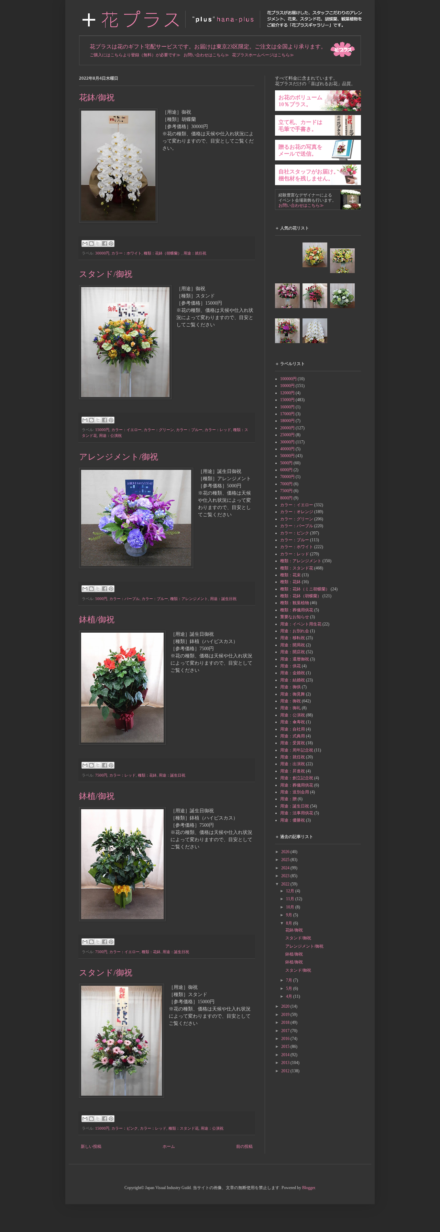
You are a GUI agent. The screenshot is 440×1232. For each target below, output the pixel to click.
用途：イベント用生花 (300, 624)
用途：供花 (290, 666)
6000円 (286, 469)
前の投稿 (244, 1146)
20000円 (287, 428)
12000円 (287, 393)
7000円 (286, 484)
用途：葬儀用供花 (296, 785)
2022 (285, 884)
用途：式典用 (292, 736)
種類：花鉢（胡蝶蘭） (163, 253)
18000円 (287, 420)
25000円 (287, 434)
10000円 (287, 385)
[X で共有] (98, 243)
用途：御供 (290, 687)
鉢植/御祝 (96, 619)
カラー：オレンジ (296, 511)
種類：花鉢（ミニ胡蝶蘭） (305, 589)
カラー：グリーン (159, 430)
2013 (285, 1062)
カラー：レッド (218, 430)
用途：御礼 (290, 707)
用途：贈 (288, 798)
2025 (285, 859)
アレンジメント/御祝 (118, 456)
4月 (289, 996)
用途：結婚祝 (292, 680)
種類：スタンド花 (183, 1128)
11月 (290, 898)
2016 (285, 1038)
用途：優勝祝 (292, 820)
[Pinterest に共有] (111, 243)
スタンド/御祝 (105, 274)
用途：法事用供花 (296, 813)
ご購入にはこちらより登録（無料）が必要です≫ (135, 55)
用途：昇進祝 (292, 771)
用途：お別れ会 (294, 631)
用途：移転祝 (292, 637)
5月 (289, 988)
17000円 (287, 413)
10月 (290, 907)
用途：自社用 (292, 729)
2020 (285, 1006)
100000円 (288, 378)
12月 (290, 891)
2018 (285, 1022)
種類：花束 (290, 575)
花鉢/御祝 (96, 97)
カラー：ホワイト (126, 253)
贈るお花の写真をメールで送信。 (300, 150)
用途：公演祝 (110, 435)
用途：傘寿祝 (292, 722)
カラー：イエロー (126, 430)
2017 (285, 1030)
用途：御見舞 (292, 694)
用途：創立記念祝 (296, 778)
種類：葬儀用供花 (296, 610)
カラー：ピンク (124, 1128)
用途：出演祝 (292, 763)
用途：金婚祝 (292, 672)
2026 (285, 851)
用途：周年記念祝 (296, 750)
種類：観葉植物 (294, 602)
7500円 (101, 775)
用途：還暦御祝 (294, 659)
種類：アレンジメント (189, 599)
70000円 (287, 476)
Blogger (308, 1187)
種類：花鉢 (147, 775)
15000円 (102, 430)
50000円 (287, 455)
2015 (285, 1046)
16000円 (287, 407)
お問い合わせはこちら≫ (206, 55)
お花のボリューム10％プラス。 (300, 100)
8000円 (286, 498)
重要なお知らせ (294, 616)
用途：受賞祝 (292, 743)
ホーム (169, 1146)
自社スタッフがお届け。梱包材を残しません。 (308, 175)
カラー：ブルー (189, 430)
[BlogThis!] (91, 243)
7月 (289, 980)
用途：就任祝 (195, 253)
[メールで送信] (84, 243)
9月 (289, 915)
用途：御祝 (290, 701)
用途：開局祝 (292, 645)
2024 (285, 868)
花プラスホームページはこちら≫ (263, 55)
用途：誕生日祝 (223, 599)
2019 (285, 1014)
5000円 (101, 599)
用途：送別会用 (294, 792)
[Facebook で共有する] (104, 243)
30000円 (102, 253)
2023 (285, 875)
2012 (285, 1071)
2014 (285, 1054)
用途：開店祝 (292, 651)
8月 (289, 923)
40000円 (287, 449)
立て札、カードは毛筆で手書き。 (300, 125)
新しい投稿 (91, 1146)
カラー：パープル (124, 599)
